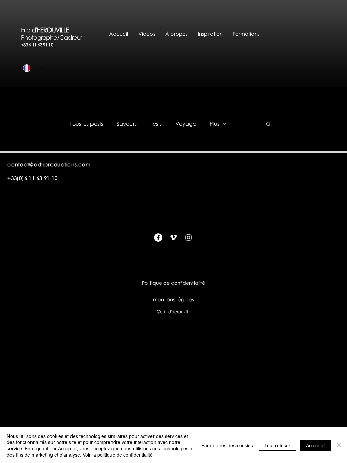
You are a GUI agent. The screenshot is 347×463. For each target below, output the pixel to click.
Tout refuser (277, 445)
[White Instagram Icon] (188, 237)
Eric (26, 30)
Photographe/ (40, 37)
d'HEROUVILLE (54, 30)
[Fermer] (339, 445)
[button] (176, 33)
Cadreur (70, 37)
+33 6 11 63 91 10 (37, 44)
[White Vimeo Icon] (173, 237)
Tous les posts (86, 123)
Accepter (315, 445)
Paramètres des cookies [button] (227, 445)
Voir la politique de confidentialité (118, 454)
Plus (214, 123)
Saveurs (127, 123)
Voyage (185, 123)
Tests (156, 123)
